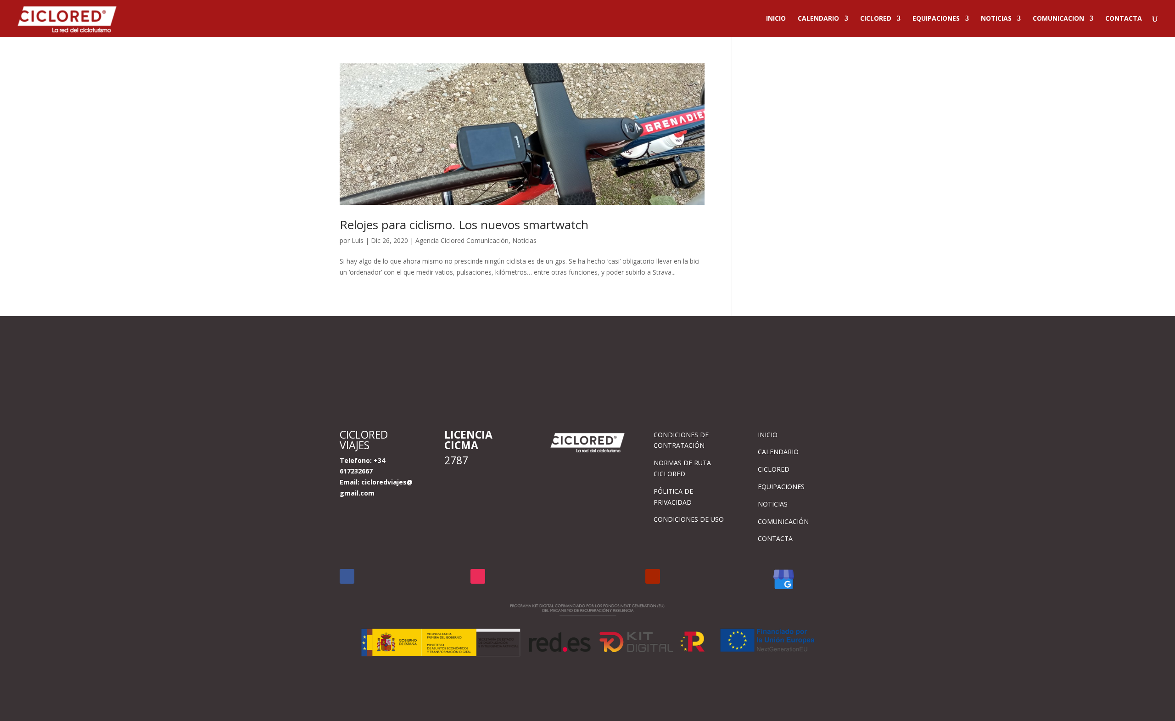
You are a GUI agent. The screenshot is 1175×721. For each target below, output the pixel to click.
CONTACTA (1123, 19)
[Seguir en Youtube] (652, 576)
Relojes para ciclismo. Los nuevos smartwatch (464, 224)
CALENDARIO (818, 19)
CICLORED (875, 19)
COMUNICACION (1058, 19)
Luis (358, 240)
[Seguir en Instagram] (477, 576)
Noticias (524, 240)
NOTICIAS (996, 19)
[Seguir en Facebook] (347, 576)
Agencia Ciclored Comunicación (462, 240)
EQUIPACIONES (936, 19)
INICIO (776, 19)
